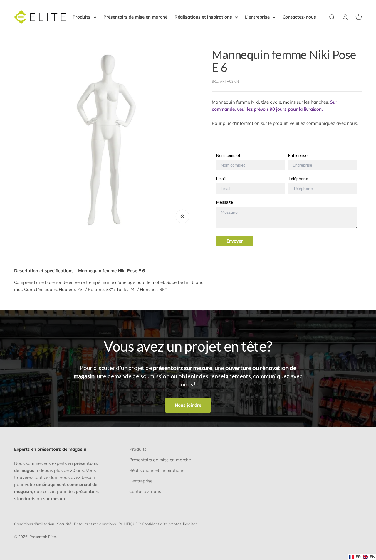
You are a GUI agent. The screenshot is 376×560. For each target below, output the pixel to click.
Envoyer (234, 240)
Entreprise (298, 155)
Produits (81, 17)
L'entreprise (257, 17)
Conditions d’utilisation (34, 524)
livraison (190, 524)
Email (221, 178)
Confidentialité (155, 524)
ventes (175, 524)
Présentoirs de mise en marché (135, 17)
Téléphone (298, 178)
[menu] (362, 557)
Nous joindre (188, 405)
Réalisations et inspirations (203, 17)
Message (224, 202)
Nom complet (228, 155)
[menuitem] (355, 557)
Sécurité (64, 524)
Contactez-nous (299, 17)
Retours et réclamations (95, 524)
